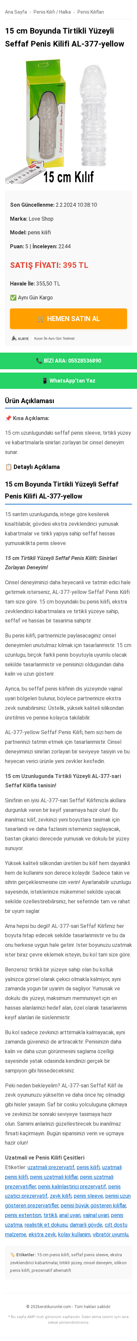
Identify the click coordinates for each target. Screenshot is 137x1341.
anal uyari (69, 1215)
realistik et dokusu (46, 1225)
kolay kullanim (74, 1234)
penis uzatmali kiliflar (54, 1177)
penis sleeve (88, 1196)
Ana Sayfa (16, 12)
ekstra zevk (42, 1234)
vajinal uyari (96, 1215)
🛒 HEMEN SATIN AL (68, 319)
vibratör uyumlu (110, 1234)
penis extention (23, 1215)
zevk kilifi (60, 1196)
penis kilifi (88, 1167)
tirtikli (50, 1215)
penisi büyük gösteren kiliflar (93, 1205)
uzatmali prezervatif (51, 1167)
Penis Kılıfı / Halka (52, 12)
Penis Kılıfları (90, 12)
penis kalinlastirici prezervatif (72, 1186)
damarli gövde (86, 1225)
